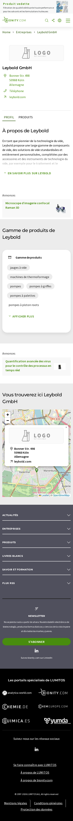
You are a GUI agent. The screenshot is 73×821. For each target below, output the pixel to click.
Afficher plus (23, 316)
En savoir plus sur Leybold (29, 173)
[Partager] (53, 20)
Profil (9, 117)
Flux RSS (8, 583)
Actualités (10, 515)
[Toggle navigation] (68, 21)
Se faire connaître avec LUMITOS (34, 765)
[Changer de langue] (59, 20)
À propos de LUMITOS (35, 772)
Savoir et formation (17, 569)
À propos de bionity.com (37, 780)
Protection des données (36, 809)
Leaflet (45, 495)
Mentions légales (15, 803)
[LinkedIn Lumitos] (36, 749)
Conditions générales (48, 803)
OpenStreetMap (61, 495)
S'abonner (36, 642)
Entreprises (11, 528)
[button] (36, 470)
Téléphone (16, 91)
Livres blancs (12, 555)
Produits (25, 117)
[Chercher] (46, 20)
